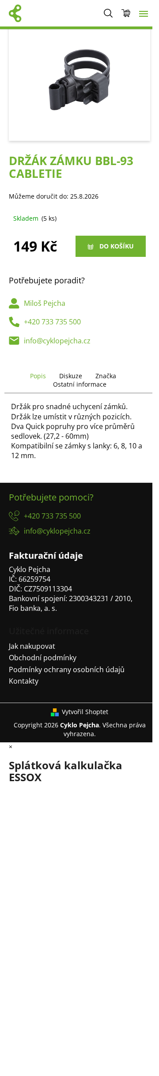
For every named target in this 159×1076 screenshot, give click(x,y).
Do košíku (116, 246)
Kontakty (23, 681)
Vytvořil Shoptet (85, 711)
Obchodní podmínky (42, 657)
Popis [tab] (38, 376)
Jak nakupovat (32, 646)
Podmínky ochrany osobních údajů (67, 669)
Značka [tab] (105, 376)
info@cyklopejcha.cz (57, 341)
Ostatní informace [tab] (79, 384)
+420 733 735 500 (52, 322)
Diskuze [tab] (70, 376)
